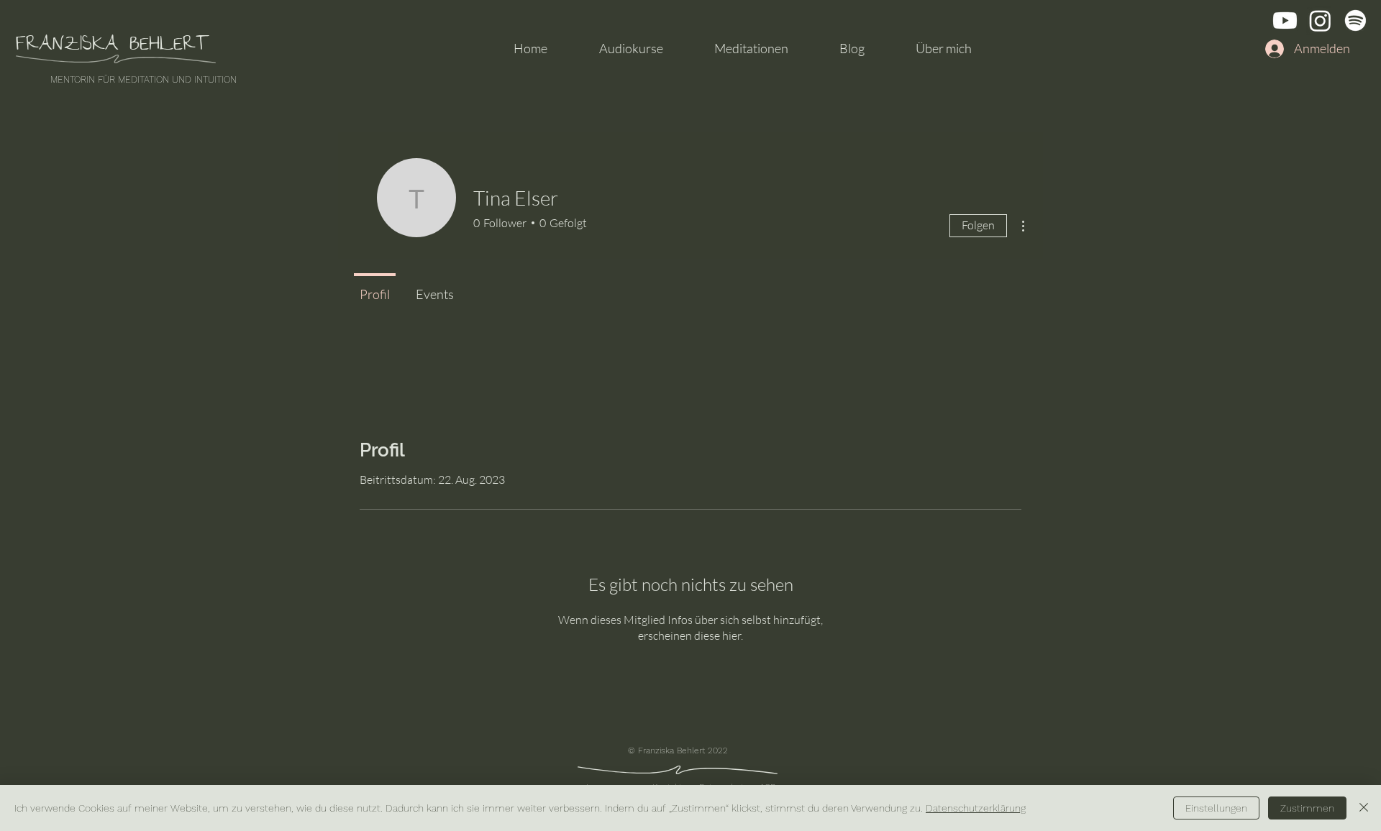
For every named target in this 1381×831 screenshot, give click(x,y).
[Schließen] (1363, 807)
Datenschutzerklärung (976, 808)
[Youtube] (1285, 20)
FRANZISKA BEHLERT (112, 46)
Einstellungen (1216, 808)
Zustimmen (1307, 808)
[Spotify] (1355, 20)
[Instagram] (1320, 20)
